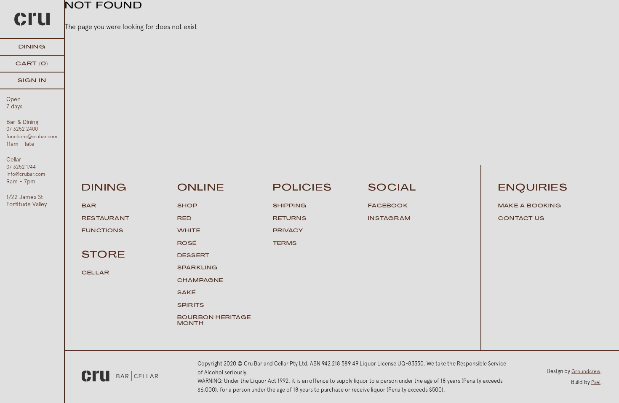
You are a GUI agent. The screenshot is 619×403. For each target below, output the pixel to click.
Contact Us (521, 218)
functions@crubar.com (31, 137)
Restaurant (105, 218)
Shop (187, 206)
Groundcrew (585, 371)
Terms (285, 243)
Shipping (290, 206)
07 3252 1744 (21, 167)
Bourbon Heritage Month (214, 320)
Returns (290, 218)
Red (184, 218)
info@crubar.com (25, 174)
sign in (32, 80)
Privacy (288, 231)
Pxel (595, 382)
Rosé (187, 243)
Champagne (200, 280)
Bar (89, 206)
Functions (102, 231)
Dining (32, 47)
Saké (186, 293)
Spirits (190, 305)
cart (32, 64)
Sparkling (197, 268)
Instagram (389, 218)
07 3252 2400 (22, 129)
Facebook (388, 206)
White (188, 231)
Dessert (193, 255)
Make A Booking (529, 206)
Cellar (95, 273)
